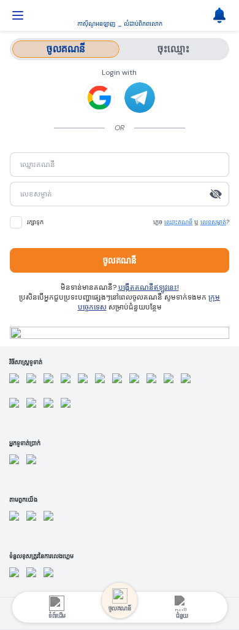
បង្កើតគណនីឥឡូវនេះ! (148, 287)
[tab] (66, 49)
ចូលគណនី (120, 260)
